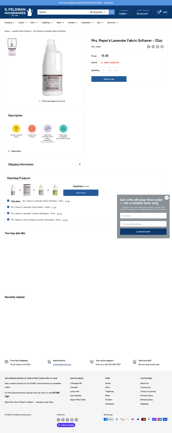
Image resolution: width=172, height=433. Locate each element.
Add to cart (109, 79)
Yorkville (74, 387)
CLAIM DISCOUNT (143, 232)
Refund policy (146, 399)
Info (99, 22)
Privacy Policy (146, 395)
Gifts (33, 22)
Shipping (144, 403)
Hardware (86, 22)
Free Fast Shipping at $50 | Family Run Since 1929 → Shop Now (86, 2)
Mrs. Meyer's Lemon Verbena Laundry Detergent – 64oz (36, 219)
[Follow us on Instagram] (63, 420)
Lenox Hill (74, 391)
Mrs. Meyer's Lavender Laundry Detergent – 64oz (33, 213)
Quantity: (95, 70)
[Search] (112, 12)
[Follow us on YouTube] (71, 420)
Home (21, 22)
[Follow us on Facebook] (58, 420)
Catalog (8, 22)
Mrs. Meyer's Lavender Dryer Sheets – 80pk (30, 207)
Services (111, 22)
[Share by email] (162, 47)
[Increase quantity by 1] (116, 70)
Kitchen (71, 22)
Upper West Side (78, 399)
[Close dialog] (167, 198)
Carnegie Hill (76, 383)
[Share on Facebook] (148, 47)
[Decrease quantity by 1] (103, 70)
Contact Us (145, 387)
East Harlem (75, 395)
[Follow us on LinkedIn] (76, 420)
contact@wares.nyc (62, 364)
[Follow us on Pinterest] (67, 420)
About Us (144, 383)
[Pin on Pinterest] (153, 47)
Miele (59, 22)
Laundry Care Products (21, 31)
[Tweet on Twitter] (157, 47)
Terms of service (148, 391)
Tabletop (46, 22)
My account (142, 13)
